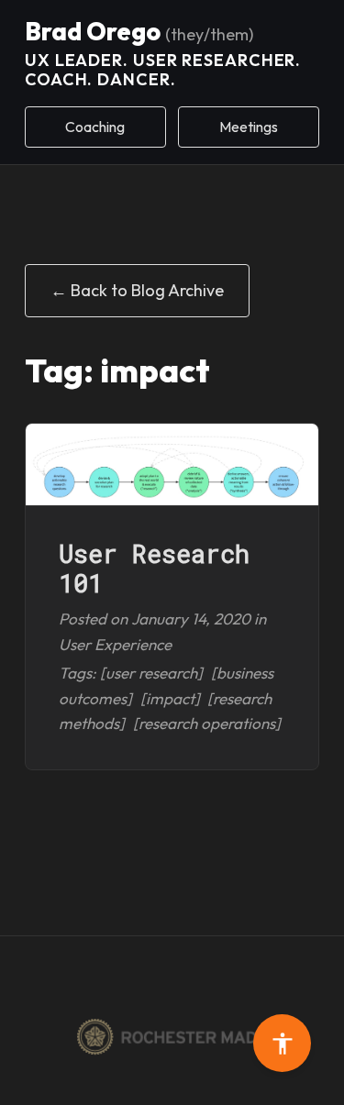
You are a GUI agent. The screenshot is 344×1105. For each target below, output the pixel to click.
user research (151, 672)
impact (170, 698)
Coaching (95, 126)
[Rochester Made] (172, 1037)
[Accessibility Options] (282, 1043)
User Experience (115, 644)
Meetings (248, 126)
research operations (207, 723)
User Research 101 (154, 568)
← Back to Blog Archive (137, 290)
